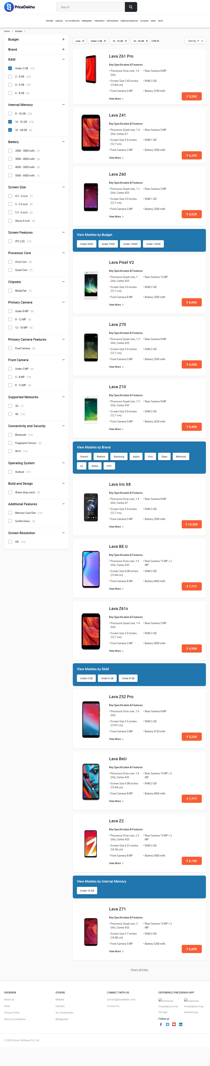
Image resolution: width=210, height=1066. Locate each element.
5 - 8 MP (23, 377)
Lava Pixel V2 (121, 262)
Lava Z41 (117, 115)
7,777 (191, 586)
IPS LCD (23, 241)
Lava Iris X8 (120, 484)
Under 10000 (130, 244)
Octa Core (23, 262)
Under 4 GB (86, 678)
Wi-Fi (21, 451)
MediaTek (23, 290)
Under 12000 (153, 244)
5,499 (191, 427)
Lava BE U (118, 546)
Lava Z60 (117, 174)
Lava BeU (118, 758)
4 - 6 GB (23, 84)
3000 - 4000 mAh (27, 159)
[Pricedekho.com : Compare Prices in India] (22, 7)
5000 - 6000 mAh (27, 175)
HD (20, 542)
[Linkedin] (180, 1024)
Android (23, 472)
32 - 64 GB (23, 130)
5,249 (191, 737)
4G (20, 414)
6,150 (191, 861)
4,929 (191, 214)
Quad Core (23, 270)
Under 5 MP (24, 369)
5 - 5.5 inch (24, 204)
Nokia (95, 466)
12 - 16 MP (24, 327)
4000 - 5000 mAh (27, 167)
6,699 (191, 949)
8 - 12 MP (23, 319)
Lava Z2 (116, 821)
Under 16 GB (87, 890)
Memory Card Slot (28, 513)
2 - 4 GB (23, 76)
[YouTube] (174, 1024)
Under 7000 (108, 244)
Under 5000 (86, 244)
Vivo (150, 456)
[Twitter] (167, 1024)
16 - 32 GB (24, 122)
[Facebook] (161, 1024)
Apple (136, 456)
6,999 (191, 302)
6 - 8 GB (22, 93)
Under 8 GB (128, 678)
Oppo (164, 456)
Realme (101, 456)
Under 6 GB (107, 678)
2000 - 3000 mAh (27, 150)
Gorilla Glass (25, 521)
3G (19, 406)
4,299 (191, 155)
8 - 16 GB (23, 113)
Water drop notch (27, 492)
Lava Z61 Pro (121, 56)
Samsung (119, 456)
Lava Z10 (117, 386)
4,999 (191, 364)
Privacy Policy (12, 1012)
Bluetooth (24, 435)
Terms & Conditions (15, 1019)
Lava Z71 (117, 909)
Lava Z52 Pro (121, 696)
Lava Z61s (118, 608)
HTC (109, 466)
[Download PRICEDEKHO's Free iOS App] (169, 1006)
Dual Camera (25, 348)
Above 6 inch (25, 221)
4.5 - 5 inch (24, 196)
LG (81, 466)
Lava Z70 (117, 324)
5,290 (191, 96)
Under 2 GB (25, 68)
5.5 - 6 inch (24, 212)
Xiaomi (84, 456)
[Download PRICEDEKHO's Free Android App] (195, 1006)
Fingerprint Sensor (28, 443)
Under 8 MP (24, 311)
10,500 (192, 524)
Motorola (181, 456)
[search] (131, 7)
